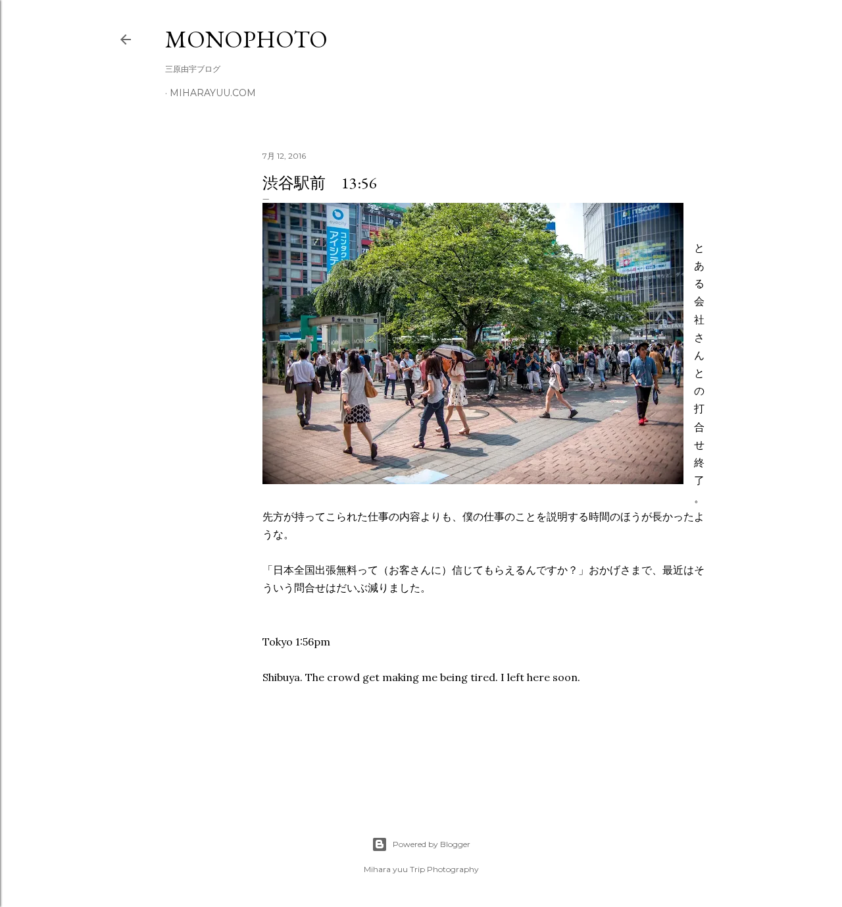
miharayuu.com (213, 93)
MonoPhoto (246, 39)
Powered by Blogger (431, 844)
